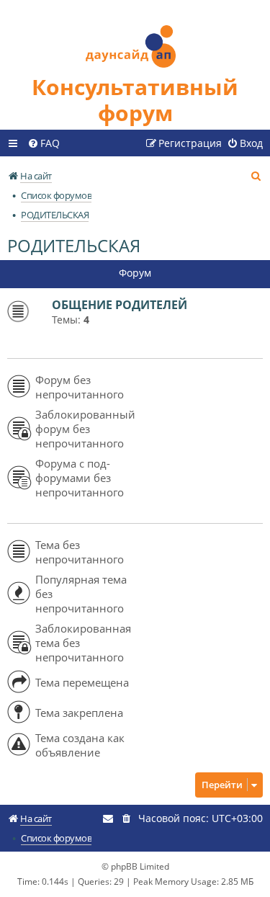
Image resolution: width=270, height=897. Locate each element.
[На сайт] (135, 37)
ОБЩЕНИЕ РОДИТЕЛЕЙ (119, 305)
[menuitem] (43, 143)
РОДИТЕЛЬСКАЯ (73, 245)
